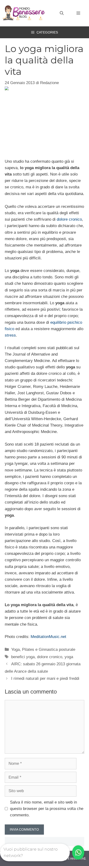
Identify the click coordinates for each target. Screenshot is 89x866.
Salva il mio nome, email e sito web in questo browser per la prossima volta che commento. (46, 808)
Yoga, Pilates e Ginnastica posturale (43, 649)
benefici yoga (23, 657)
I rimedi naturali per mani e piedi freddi (45, 678)
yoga (69, 657)
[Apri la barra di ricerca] (61, 13)
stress (10, 335)
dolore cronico (69, 219)
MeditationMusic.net (48, 636)
